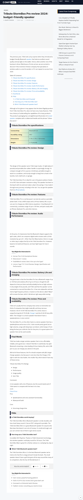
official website (20, 190)
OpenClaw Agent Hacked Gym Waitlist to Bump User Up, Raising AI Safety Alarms (67, 46)
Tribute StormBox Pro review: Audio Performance (28, 86)
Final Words (16, 94)
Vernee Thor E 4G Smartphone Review (25, 256)
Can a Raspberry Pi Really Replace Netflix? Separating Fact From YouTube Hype (68, 20)
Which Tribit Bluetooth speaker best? (26, 104)
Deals (67, 1)
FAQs (14, 96)
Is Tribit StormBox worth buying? (25, 99)
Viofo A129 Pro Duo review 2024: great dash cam (28, 480)
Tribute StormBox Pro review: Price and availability (29, 91)
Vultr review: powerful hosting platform (25, 478)
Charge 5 (33, 313)
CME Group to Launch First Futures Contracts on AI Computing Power (66, 55)
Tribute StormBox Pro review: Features (25, 83)
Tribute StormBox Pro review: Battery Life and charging (30, 88)
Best (61, 1)
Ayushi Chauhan (9, 20)
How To (54, 1)
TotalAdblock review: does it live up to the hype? (28, 261)
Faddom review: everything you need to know (27, 486)
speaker (29, 59)
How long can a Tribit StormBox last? (26, 102)
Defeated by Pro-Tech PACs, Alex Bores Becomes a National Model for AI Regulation (68, 36)
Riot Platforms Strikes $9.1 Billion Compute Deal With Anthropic (66, 71)
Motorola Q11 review (19, 259)
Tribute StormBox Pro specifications (24, 78)
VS (72, 1)
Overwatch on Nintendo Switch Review (25, 483)
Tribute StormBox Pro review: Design (24, 81)
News (39, 1)
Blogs (40, 3)
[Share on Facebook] (30, 53)
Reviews (46, 1)
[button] (80, 497)
